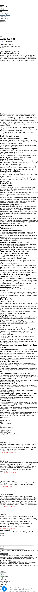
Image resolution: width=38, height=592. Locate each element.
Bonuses (5, 10)
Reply (14, 452)
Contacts (2, 20)
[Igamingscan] (8, 3)
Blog (1, 11)
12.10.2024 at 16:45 (6, 486)
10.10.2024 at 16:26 (6, 472)
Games (2, 8)
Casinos (5, 6)
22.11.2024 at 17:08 (6, 528)
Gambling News (5, 15)
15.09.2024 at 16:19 (6, 452)
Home (2, 5)
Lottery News (4, 18)
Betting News (4, 13)
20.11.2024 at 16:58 (6, 506)
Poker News (3, 16)
